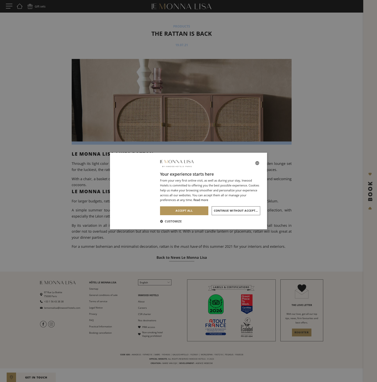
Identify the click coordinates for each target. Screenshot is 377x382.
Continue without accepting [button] (237, 210)
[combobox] (257, 163)
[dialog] (188, 191)
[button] (171, 221)
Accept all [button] (184, 210)
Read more (200, 200)
